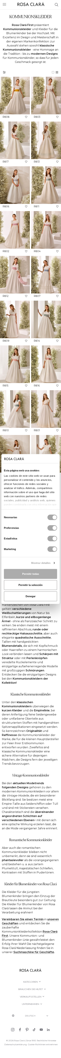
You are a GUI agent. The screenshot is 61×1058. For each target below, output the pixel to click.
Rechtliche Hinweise (46, 1040)
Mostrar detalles (41, 562)
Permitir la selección (30, 585)
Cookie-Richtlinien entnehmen (43, 1044)
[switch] (52, 528)
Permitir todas (30, 573)
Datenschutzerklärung (15, 1044)
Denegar (31, 596)
